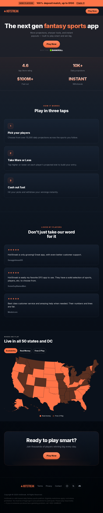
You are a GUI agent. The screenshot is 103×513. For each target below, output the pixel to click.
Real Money (25, 351)
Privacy (49, 486)
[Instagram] (67, 486)
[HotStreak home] (11, 11)
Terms (40, 486)
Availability (11, 351)
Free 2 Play (39, 351)
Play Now (92, 11)
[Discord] (79, 486)
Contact (58, 486)
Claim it (80, 3)
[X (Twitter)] (73, 486)
